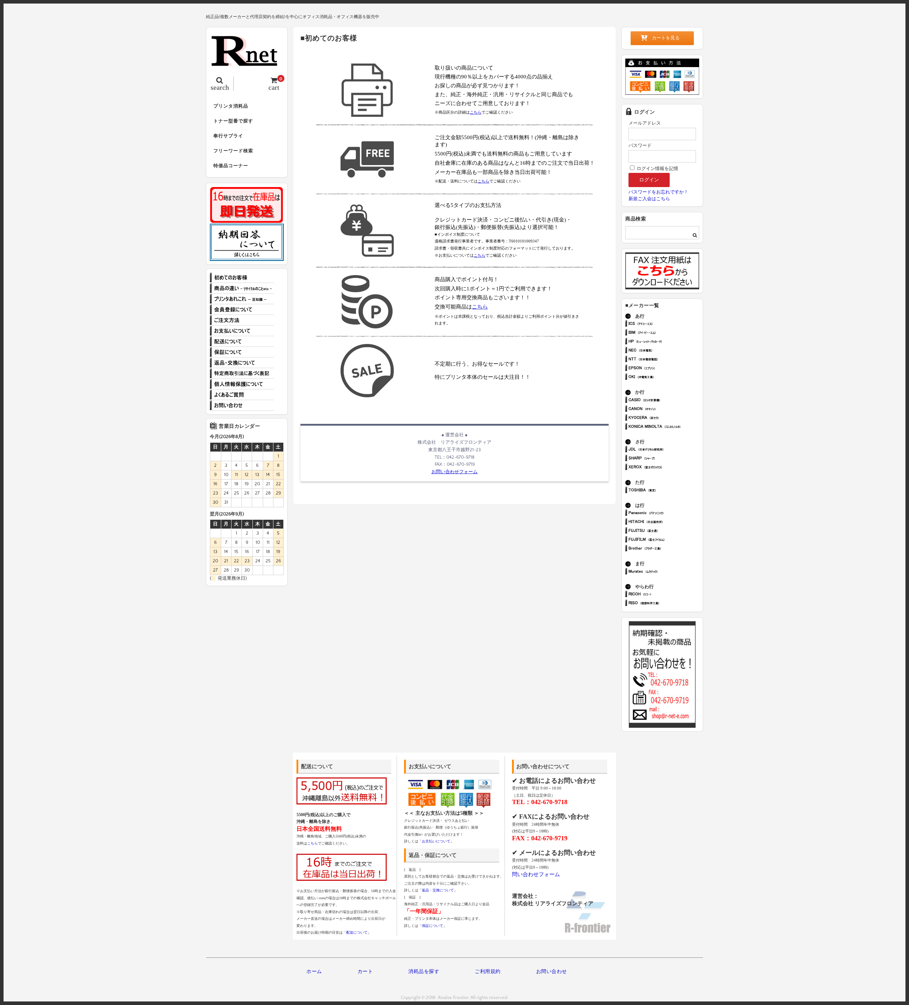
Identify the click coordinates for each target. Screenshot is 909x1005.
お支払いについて (242, 331)
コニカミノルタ (665, 427)
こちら (475, 112)
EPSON (665, 368)
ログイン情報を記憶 (657, 168)
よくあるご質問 (242, 394)
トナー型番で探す (233, 121)
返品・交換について (242, 362)
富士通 (665, 531)
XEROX (665, 467)
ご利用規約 (488, 971)
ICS (665, 324)
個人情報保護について (242, 384)
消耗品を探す (423, 971)
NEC (665, 350)
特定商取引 (242, 373)
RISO (665, 603)
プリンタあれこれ (242, 299)
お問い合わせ (242, 405)
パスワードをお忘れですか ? (657, 192)
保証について (242, 352)
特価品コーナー (230, 165)
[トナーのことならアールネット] (247, 62)
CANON (665, 409)
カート (365, 971)
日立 (665, 522)
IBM (665, 333)
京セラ (665, 418)
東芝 (665, 490)
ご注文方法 (242, 320)
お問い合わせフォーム (454, 471)
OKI (665, 377)
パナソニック (665, 513)
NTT (665, 359)
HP (665, 342)
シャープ (665, 458)
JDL (665, 450)
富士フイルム (665, 540)
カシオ (665, 400)
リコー (665, 594)
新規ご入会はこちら (649, 198)
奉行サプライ (228, 135)
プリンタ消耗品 (230, 106)
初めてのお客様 (242, 277)
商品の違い (242, 288)
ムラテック (665, 572)
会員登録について (242, 309)
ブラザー (665, 549)
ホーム (314, 971)
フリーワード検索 (233, 150)
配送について (242, 341)
